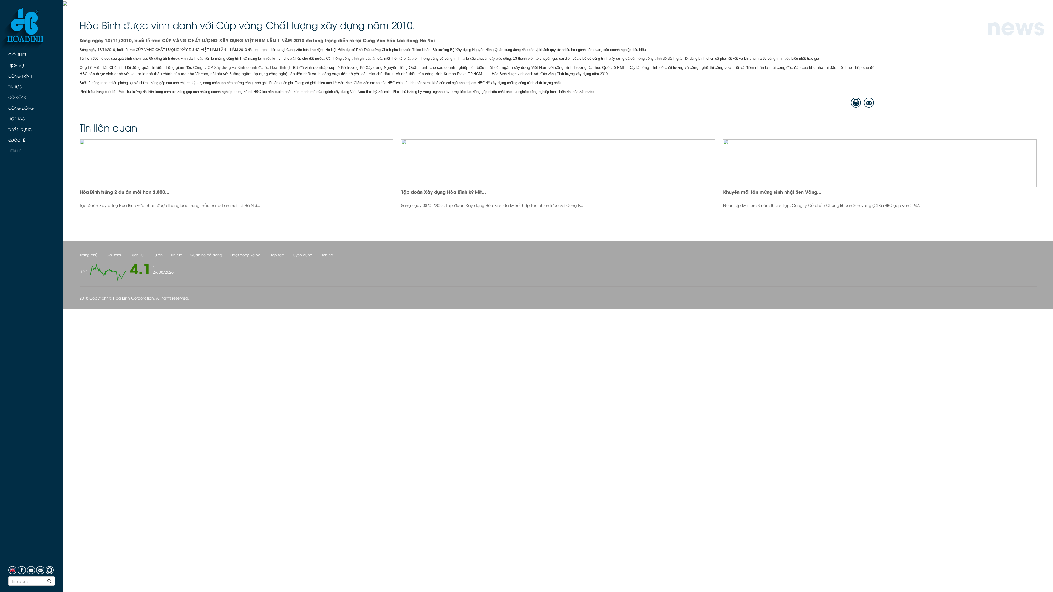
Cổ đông (18, 97)
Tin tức (15, 86)
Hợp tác (16, 118)
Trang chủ (88, 254)
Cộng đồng (21, 107)
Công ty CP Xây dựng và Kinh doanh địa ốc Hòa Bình (239, 67)
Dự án (157, 254)
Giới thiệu (17, 54)
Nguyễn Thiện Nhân (414, 50)
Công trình (20, 75)
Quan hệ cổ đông (206, 254)
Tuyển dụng (20, 129)
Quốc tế (16, 140)
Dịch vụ (16, 65)
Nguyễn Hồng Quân (487, 50)
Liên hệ (15, 150)
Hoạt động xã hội (245, 254)
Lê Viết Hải (97, 67)
